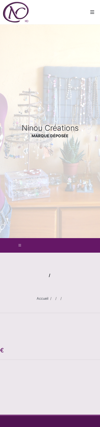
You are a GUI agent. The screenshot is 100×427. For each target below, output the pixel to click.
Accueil (42, 298)
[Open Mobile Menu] (92, 12)
